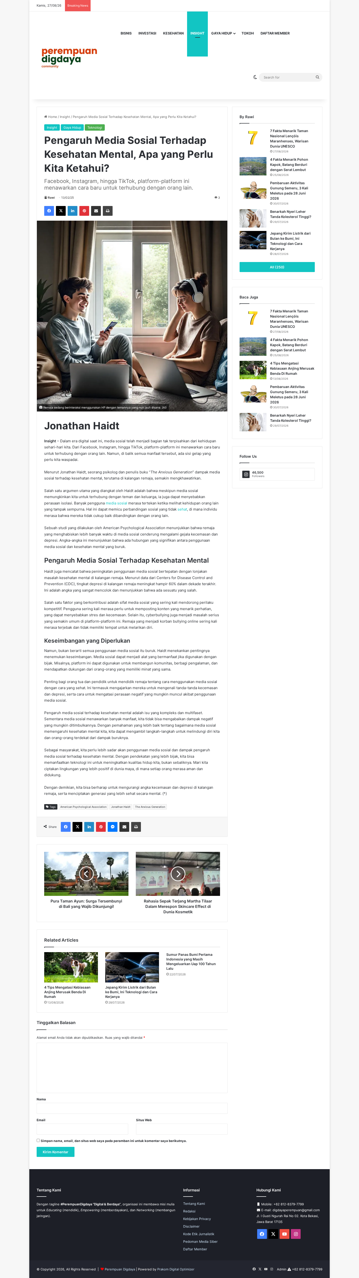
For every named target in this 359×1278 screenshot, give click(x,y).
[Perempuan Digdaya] (71, 55)
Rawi (51, 197)
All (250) (277, 267)
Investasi (147, 33)
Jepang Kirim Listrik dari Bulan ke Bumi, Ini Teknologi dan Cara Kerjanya (131, 992)
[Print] (108, 211)
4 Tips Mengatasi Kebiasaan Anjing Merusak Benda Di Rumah (67, 992)
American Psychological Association (83, 807)
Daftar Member (275, 33)
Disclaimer (191, 1226)
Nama (41, 1099)
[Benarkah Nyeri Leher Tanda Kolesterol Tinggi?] (253, 218)
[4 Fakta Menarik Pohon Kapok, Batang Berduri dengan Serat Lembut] (253, 166)
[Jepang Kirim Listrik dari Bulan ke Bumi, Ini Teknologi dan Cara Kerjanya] (132, 967)
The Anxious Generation (150, 807)
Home (52, 117)
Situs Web (144, 1120)
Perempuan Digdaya (120, 1269)
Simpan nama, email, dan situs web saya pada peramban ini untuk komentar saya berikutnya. (114, 1141)
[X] (61, 211)
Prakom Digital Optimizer (175, 1269)
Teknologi (94, 127)
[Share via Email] (96, 211)
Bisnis (126, 33)
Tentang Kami (194, 1204)
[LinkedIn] (72, 211)
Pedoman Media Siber (200, 1242)
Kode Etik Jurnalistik (198, 1234)
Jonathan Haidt (120, 807)
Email (41, 1120)
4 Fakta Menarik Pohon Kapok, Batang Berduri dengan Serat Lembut (289, 164)
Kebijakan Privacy (197, 1219)
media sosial (116, 503)
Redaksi (189, 1211)
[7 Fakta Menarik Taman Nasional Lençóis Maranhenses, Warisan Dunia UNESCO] (253, 137)
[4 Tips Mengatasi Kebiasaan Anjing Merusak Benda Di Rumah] (71, 967)
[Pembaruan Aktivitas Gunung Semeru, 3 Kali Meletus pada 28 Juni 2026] (253, 190)
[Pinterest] (84, 211)
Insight (197, 33)
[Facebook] (49, 211)
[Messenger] (112, 827)
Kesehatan (173, 33)
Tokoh (248, 33)
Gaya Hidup (221, 33)
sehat (182, 509)
